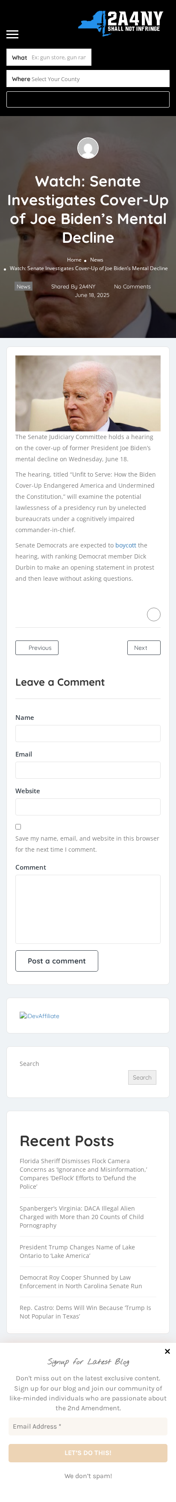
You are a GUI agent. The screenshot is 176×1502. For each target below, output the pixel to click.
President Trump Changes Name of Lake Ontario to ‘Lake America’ (77, 1251)
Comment (30, 867)
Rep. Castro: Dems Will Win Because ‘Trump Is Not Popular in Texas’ (85, 1312)
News (96, 259)
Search (29, 1064)
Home (74, 259)
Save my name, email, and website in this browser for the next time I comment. (87, 843)
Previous (39, 648)
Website (27, 790)
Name (24, 717)
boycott (125, 545)
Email (23, 754)
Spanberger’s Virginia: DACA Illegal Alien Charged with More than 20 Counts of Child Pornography (82, 1216)
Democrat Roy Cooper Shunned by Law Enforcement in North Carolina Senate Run (81, 1281)
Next (141, 648)
